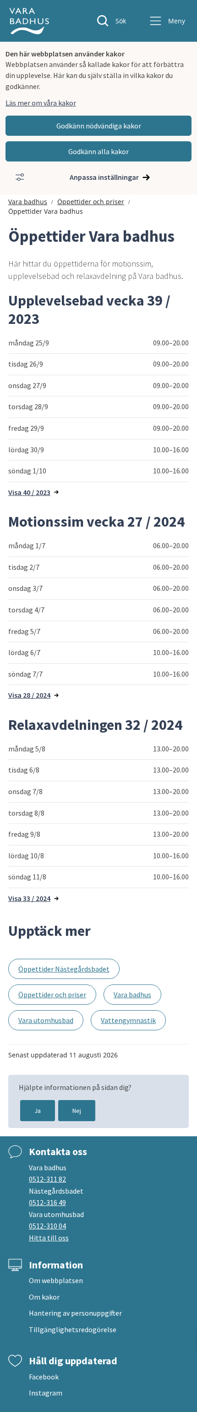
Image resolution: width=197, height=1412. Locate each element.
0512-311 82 (47, 1179)
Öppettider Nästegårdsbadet (63, 968)
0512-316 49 (47, 1202)
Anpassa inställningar (104, 177)
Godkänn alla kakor (98, 151)
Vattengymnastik (128, 1020)
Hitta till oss (49, 1237)
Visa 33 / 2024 (29, 898)
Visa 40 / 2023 (29, 492)
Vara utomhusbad (45, 1020)
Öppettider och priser (90, 201)
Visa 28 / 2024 (29, 695)
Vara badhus (27, 201)
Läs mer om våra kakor (40, 102)
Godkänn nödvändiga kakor (98, 125)
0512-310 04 (47, 1225)
